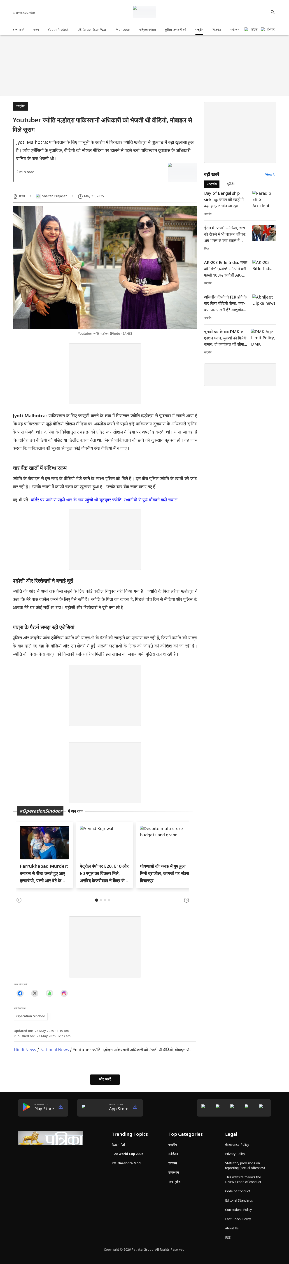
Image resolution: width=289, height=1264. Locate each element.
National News (54, 1050)
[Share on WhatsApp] (49, 993)
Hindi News (25, 1050)
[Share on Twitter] (34, 993)
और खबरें (105, 1079)
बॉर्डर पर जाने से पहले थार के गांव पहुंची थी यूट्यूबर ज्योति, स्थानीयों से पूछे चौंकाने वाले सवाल (104, 500)
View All (270, 175)
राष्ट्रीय (20, 106)
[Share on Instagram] (64, 993)
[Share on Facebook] (20, 993)
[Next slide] (186, 900)
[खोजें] (272, 12)
